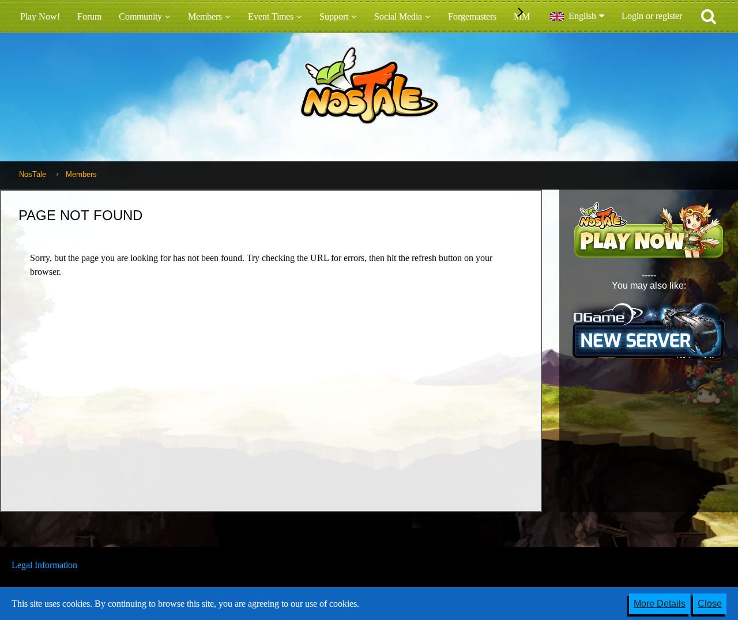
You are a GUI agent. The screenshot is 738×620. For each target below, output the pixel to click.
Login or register (652, 16)
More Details (660, 603)
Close (710, 603)
